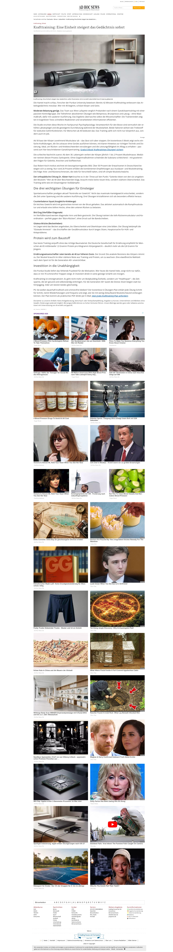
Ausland (55, 918)
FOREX (74, 911)
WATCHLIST (142, 1)
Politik (55, 913)
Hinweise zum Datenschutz (94, 940)
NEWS (35, 14)
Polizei (55, 920)
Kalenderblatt (57, 926)
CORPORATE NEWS (61, 16)
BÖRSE (49, 14)
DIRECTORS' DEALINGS (72, 16)
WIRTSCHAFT (56, 14)
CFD (73, 909)
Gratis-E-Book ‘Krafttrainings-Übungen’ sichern (101, 149)
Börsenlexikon (40, 902)
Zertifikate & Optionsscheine (76, 921)
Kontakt (92, 916)
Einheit (44, 23)
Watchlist (93, 911)
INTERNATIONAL (111, 14)
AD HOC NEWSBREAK (96, 909)
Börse (55, 19)
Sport (54, 915)
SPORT (69, 14)
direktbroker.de (113, 915)
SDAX (35, 915)
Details (113, 949)
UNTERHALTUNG (77, 14)
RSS (136, 1)
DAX (35, 909)
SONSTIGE (120, 14)
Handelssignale (76, 916)
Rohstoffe (74, 913)
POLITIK (63, 14)
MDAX (35, 911)
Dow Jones (37, 916)
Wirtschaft (56, 911)
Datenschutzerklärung (74, 940)
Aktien (73, 918)
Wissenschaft (57, 916)
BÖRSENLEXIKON (129, 1)
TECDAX (36, 913)
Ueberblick (62, 19)
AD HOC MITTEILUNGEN (39, 16)
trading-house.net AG (115, 909)
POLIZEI (102, 14)
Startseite (50, 19)
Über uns (108, 940)
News (45, 940)
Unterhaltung (57, 922)
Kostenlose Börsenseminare (113, 912)
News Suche (137, 8)
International (57, 924)
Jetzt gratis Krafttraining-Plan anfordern (110, 295)
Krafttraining (37, 23)
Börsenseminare (76, 924)
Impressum (61, 940)
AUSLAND (96, 14)
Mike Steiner (132, 940)
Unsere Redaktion (120, 940)
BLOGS (121, 1)
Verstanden (119, 949)
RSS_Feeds (93, 915)
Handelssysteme (76, 915)
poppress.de (112, 916)
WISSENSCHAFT (88, 14)
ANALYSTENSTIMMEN (51, 16)
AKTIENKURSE (42, 14)
